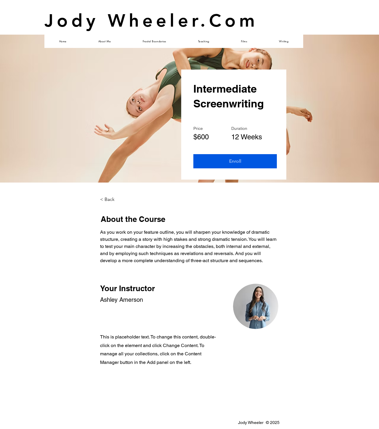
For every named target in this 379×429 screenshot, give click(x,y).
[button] (235, 161)
